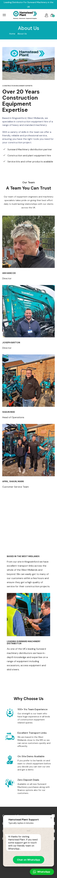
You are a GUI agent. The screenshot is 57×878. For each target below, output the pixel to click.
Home (12, 33)
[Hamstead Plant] (25, 15)
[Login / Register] (46, 15)
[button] (51, 817)
